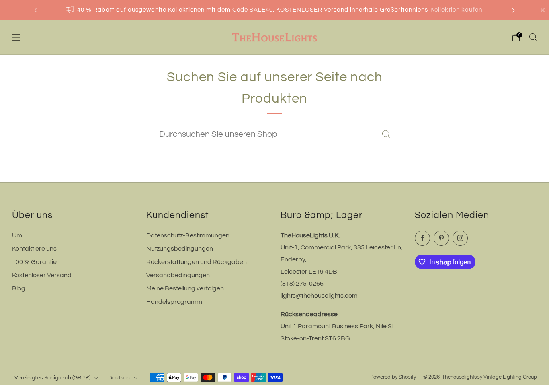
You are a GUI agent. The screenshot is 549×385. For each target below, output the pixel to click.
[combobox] (274, 134)
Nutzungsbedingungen (179, 248)
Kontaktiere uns (34, 248)
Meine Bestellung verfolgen (185, 288)
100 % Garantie (34, 262)
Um (17, 235)
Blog (18, 288)
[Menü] (16, 37)
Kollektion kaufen (456, 10)
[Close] (542, 10)
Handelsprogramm (174, 302)
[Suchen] (533, 37)
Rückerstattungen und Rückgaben (196, 262)
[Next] (513, 9)
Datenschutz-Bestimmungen (187, 235)
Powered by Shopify (393, 377)
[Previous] (36, 9)
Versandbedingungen (178, 275)
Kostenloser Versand (42, 275)
